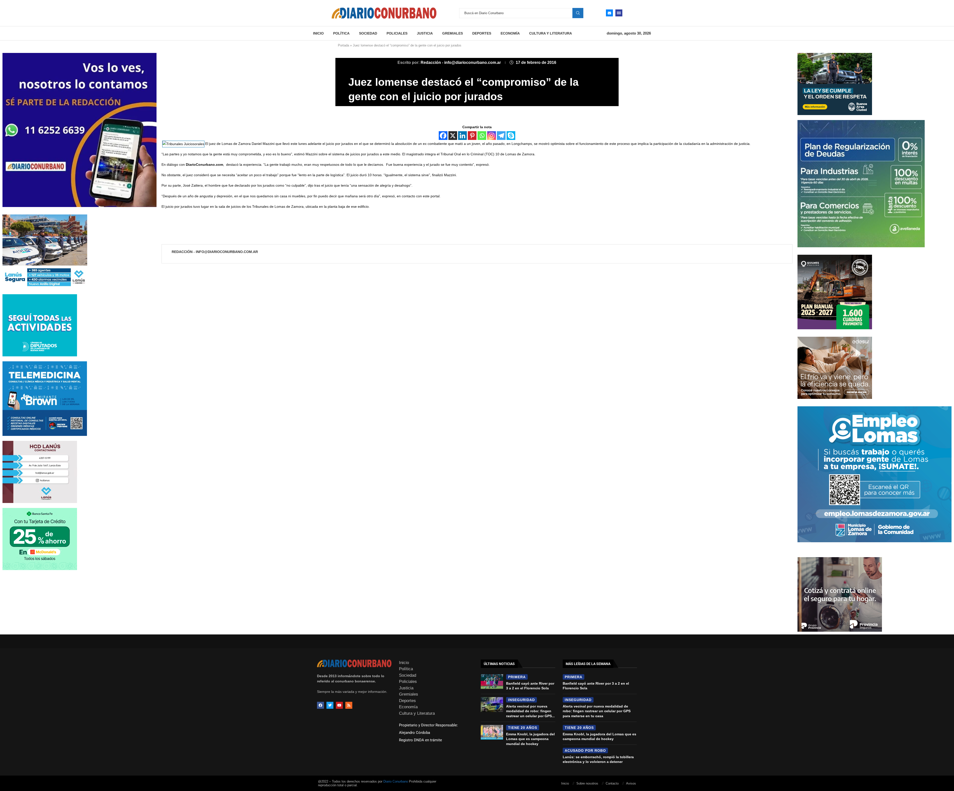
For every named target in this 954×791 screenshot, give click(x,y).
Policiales (397, 33)
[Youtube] (339, 705)
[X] (452, 135)
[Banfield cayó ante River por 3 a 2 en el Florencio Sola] (492, 681)
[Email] (609, 12)
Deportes (481, 33)
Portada (343, 45)
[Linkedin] (462, 135)
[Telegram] (501, 135)
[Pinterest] (472, 135)
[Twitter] (329, 705)
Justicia (425, 33)
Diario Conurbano (395, 781)
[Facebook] (443, 135)
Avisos (631, 783)
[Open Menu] (618, 12)
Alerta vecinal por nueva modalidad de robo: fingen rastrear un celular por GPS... (530, 711)
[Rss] (348, 705)
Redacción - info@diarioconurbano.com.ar (461, 62)
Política (341, 33)
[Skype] (511, 135)
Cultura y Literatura (550, 33)
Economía (510, 33)
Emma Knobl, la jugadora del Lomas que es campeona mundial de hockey (530, 739)
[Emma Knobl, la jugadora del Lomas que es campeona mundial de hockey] (492, 732)
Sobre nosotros (587, 783)
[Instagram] (491, 135)
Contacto (612, 783)
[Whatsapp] (481, 135)
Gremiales (452, 33)
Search (577, 13)
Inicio (318, 33)
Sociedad (368, 33)
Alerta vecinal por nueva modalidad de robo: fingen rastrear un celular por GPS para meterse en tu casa (597, 711)
